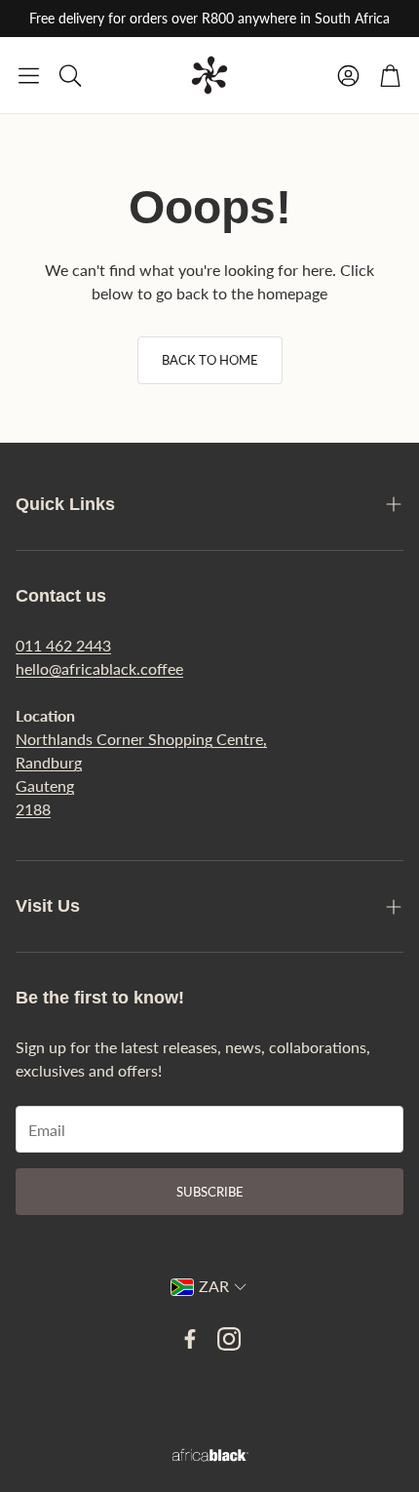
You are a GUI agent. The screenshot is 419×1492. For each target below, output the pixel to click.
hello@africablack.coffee (99, 668)
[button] (29, 75)
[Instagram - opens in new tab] (229, 1339)
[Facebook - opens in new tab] (190, 1339)
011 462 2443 (63, 645)
